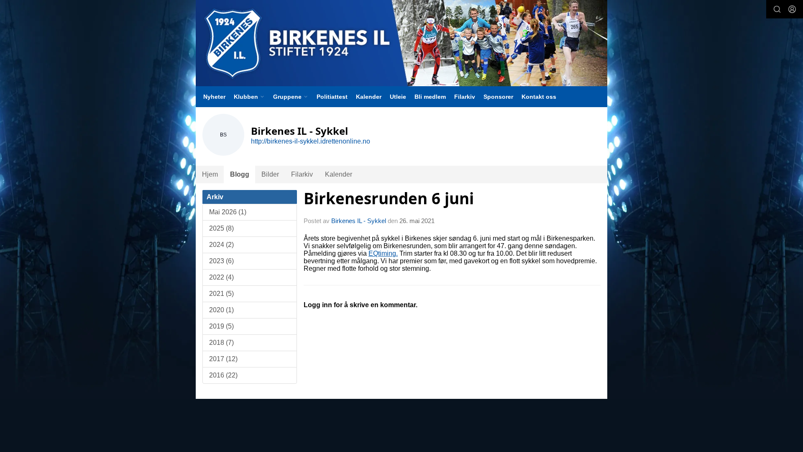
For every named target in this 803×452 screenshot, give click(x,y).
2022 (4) (221, 277)
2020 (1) (221, 309)
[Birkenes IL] (401, 43)
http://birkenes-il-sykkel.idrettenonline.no (310, 141)
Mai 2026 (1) (227, 212)
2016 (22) (223, 375)
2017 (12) (223, 358)
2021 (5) (221, 293)
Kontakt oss (539, 96)
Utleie (398, 96)
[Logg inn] (792, 9)
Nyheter (214, 96)
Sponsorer (498, 96)
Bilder (270, 174)
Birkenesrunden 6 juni (389, 198)
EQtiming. (383, 253)
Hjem (210, 174)
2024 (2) (221, 244)
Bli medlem (430, 96)
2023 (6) (221, 261)
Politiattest (332, 96)
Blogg (239, 174)
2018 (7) (221, 342)
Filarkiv (464, 96)
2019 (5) (221, 326)
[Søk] (777, 9)
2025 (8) (221, 228)
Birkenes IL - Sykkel (358, 220)
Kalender (368, 96)
